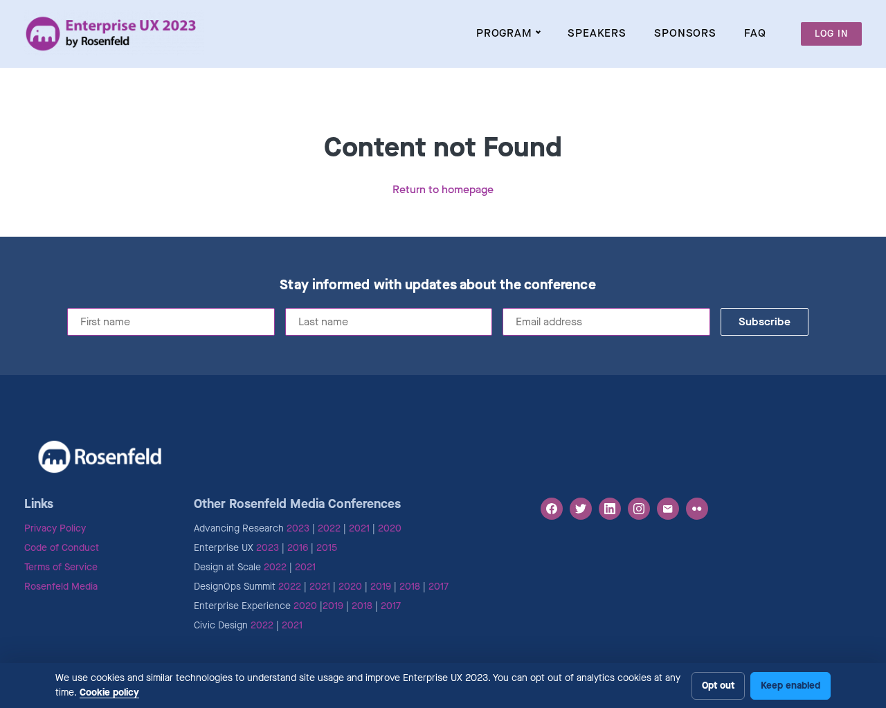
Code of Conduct (61, 547)
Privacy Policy (55, 528)
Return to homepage (443, 189)
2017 (438, 586)
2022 (329, 528)
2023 (298, 528)
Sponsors (685, 33)
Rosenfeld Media (61, 586)
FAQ (755, 33)
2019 (380, 586)
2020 (389, 528)
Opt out (718, 685)
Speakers (597, 33)
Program (504, 33)
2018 (409, 586)
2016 (297, 547)
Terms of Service (61, 567)
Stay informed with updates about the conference (437, 285)
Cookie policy (109, 692)
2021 (359, 528)
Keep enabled (790, 685)
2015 (326, 547)
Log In (831, 33)
